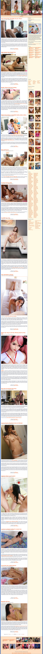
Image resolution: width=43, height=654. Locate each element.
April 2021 (30, 196)
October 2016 (35, 181)
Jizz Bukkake (30, 227)
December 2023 (31, 181)
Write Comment (16, 84)
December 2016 (36, 180)
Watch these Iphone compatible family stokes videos (13, 115)
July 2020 (30, 200)
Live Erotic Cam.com (38, 220)
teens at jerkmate (14, 460)
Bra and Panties (29, 82)
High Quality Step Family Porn (8, 52)
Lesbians (34, 80)
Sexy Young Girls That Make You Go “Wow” (11, 18)
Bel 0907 (29, 221)
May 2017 (35, 177)
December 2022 (31, 185)
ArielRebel (29, 220)
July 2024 (30, 178)
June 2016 (35, 184)
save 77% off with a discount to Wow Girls (10, 176)
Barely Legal (30, 80)
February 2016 (36, 186)
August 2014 (35, 194)
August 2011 (35, 216)
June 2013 (35, 204)
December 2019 (31, 203)
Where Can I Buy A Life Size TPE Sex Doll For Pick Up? (13, 333)
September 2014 (36, 193)
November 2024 (31, 177)
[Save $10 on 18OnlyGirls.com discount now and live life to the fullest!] (34, 33)
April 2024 (30, 180)
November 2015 (36, 188)
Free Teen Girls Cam (31, 225)
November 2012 (36, 208)
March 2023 (30, 184)
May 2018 (30, 216)
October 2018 (30, 213)
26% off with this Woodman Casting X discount (14, 417)
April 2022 (30, 189)
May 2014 (35, 196)
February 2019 (31, 210)
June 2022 (30, 188)
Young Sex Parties (37, 228)
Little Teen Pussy (30, 229)
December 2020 (31, 198)
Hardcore (16, 83)
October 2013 (35, 201)
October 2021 (30, 193)
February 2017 (36, 178)
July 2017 (35, 176)
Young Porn (16, 48)
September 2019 (31, 205)
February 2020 (31, 202)
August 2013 (35, 202)
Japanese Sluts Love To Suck (8, 476)
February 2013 (36, 206)
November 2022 (31, 186)
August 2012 (35, 210)
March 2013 (35, 205)
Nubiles (36, 221)
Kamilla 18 (29, 84)
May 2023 (30, 183)
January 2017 (35, 179)
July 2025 (30, 175)
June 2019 (30, 207)
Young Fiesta (37, 227)
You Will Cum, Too (5, 218)
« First (9, 634)
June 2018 (30, 215)
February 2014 (36, 198)
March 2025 (30, 176)
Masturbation (34, 81)
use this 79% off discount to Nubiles (10, 316)
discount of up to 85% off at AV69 (12, 521)
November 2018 (31, 212)
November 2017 (36, 173)
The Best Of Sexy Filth (6, 182)
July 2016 (35, 183)
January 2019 (30, 211)
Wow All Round (5, 149)
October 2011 (35, 214)
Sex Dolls (16, 384)
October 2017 (35, 174)
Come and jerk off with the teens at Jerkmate (12, 423)
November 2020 (31, 199)
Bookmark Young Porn (10, 19)
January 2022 (30, 191)
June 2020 (30, 201)
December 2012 (36, 207)
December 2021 (31, 192)
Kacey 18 (29, 228)
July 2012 (35, 211)
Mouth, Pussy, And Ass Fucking (8, 87)
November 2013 (36, 200)
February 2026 (31, 173)
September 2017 (36, 175)
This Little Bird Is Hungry (7, 274)
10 (19, 634)
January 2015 (35, 192)
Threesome (38, 80)
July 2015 (35, 189)
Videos (16, 419)
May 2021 (30, 195)
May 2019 (30, 208)
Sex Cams (36, 224)
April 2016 (35, 185)
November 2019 (31, 204)
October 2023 (30, 182)
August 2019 (30, 206)
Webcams (16, 472)
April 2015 (35, 190)
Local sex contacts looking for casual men (11, 529)
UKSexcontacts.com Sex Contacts (7, 555)
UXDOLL (2, 370)
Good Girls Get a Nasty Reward (8, 565)
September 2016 (36, 182)
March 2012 (35, 213)
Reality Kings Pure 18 (38, 223)
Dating (16, 561)
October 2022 (30, 187)
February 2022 (31, 190)
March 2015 (35, 191)
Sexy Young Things (37, 225)
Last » (23, 634)
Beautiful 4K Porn (5, 601)
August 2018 (30, 214)
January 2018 (30, 217)
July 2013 (35, 203)
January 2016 (35, 187)
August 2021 (30, 194)
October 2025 (30, 174)
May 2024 (30, 179)
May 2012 (35, 212)
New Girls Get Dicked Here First (8, 388)
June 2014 (35, 195)
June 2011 (35, 217)
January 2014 (35, 199)
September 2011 (36, 215)
